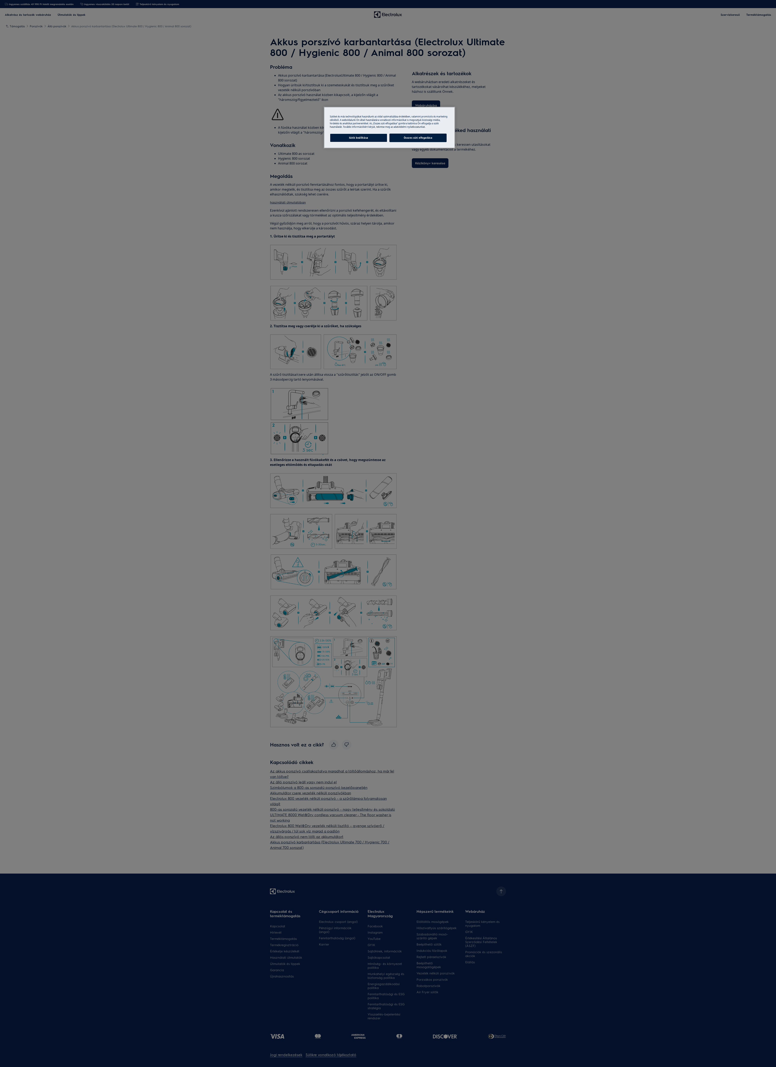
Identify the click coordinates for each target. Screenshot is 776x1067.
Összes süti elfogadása (418, 137)
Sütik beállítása (358, 137)
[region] (389, 127)
